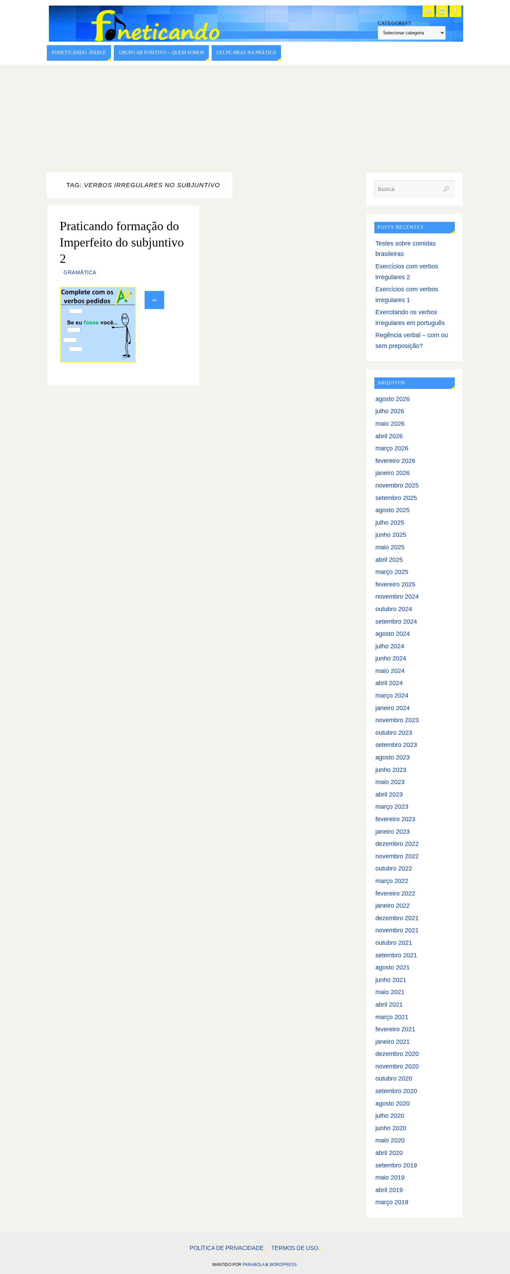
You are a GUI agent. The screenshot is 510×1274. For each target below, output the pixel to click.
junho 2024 (390, 658)
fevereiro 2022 (395, 893)
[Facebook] (455, 11)
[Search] (446, 188)
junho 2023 (390, 769)
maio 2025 (390, 547)
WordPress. (283, 1264)
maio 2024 (390, 670)
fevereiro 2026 (395, 460)
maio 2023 (390, 781)
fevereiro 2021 (395, 1029)
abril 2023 (389, 794)
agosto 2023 (392, 757)
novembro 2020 (397, 1066)
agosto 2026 (392, 398)
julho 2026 (389, 411)
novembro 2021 (397, 930)
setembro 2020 (396, 1091)
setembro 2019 (396, 1165)
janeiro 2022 (392, 905)
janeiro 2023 (392, 831)
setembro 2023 (396, 744)
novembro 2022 (397, 856)
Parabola (253, 1264)
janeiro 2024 (392, 708)
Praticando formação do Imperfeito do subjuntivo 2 (122, 242)
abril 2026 (389, 436)
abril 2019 (389, 1189)
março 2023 (391, 806)
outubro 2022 (393, 868)
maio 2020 (390, 1140)
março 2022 (391, 880)
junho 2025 (390, 534)
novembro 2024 (397, 596)
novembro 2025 (397, 485)
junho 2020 (390, 1128)
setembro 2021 (396, 955)
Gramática (79, 272)
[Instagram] (442, 11)
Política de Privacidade (227, 1248)
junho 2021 (390, 979)
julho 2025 (389, 522)
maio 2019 (390, 1177)
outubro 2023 (393, 732)
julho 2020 (389, 1115)
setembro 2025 (396, 497)
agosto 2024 (392, 633)
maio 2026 (390, 423)
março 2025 (391, 571)
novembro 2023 (397, 720)
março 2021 (391, 1017)
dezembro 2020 (397, 1053)
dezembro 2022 (397, 843)
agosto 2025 (392, 510)
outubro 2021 (393, 942)
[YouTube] (428, 11)
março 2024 (391, 695)
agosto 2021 (392, 967)
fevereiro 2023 (395, 819)
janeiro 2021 (392, 1041)
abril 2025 (389, 559)
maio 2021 (390, 992)
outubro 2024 (393, 609)
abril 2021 (389, 1004)
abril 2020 (389, 1152)
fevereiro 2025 (395, 584)
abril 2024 (389, 683)
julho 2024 (389, 646)
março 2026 (391, 448)
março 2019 (391, 1202)
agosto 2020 (392, 1103)
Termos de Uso (294, 1248)
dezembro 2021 (397, 918)
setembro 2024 (396, 621)
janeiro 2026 (392, 472)
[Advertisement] (255, 116)
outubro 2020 (393, 1078)
